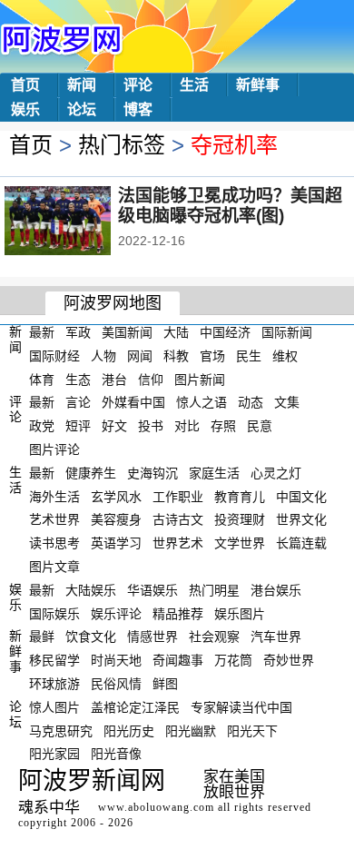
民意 (259, 426)
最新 (41, 332)
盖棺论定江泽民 (135, 707)
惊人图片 (54, 707)
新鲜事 (258, 85)
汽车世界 (276, 636)
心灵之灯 (276, 473)
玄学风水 (116, 496)
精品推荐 (177, 613)
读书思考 (54, 543)
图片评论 (54, 449)
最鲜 (41, 636)
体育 (41, 378)
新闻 (81, 85)
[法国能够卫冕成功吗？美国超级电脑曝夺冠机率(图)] (82, 222)
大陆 (176, 332)
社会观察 (214, 636)
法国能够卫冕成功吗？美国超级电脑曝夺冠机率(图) (230, 205)
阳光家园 (54, 753)
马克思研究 (61, 730)
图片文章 (54, 566)
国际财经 (54, 356)
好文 (114, 426)
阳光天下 (252, 730)
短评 (78, 426)
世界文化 (301, 519)
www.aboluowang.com (156, 807)
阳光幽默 (190, 730)
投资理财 (239, 519)
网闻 (139, 356)
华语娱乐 (152, 590)
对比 (187, 426)
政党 (41, 426)
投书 (150, 426)
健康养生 (90, 473)
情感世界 (152, 636)
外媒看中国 (133, 402)
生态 (78, 378)
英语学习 (116, 543)
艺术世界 (54, 519)
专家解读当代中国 (241, 707)
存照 (223, 426)
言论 (78, 402)
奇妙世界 (288, 660)
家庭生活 (214, 473)
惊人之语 (201, 402)
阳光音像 (116, 753)
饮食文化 (90, 636)
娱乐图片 (239, 613)
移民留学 (54, 660)
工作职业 (177, 496)
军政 (78, 332)
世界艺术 (177, 543)
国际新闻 (286, 332)
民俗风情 (116, 683)
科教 (176, 356)
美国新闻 (127, 332)
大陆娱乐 (90, 590)
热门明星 (214, 590)
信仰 (150, 378)
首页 (25, 85)
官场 (212, 356)
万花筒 (233, 660)
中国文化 (301, 496)
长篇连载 (301, 543)
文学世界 (239, 543)
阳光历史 (128, 730)
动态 (250, 402)
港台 (114, 378)
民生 (248, 356)
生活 (194, 85)
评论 (137, 85)
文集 (287, 402)
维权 (285, 356)
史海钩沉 (152, 473)
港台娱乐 (276, 590)
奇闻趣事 (177, 660)
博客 (137, 109)
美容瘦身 (116, 519)
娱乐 (25, 109)
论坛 (81, 109)
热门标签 (121, 145)
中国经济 (225, 332)
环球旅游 (54, 683)
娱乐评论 (116, 613)
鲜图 (165, 683)
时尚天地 (116, 660)
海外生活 (54, 496)
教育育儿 (239, 496)
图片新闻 (199, 378)
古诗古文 (177, 519)
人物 (103, 356)
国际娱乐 (54, 613)
